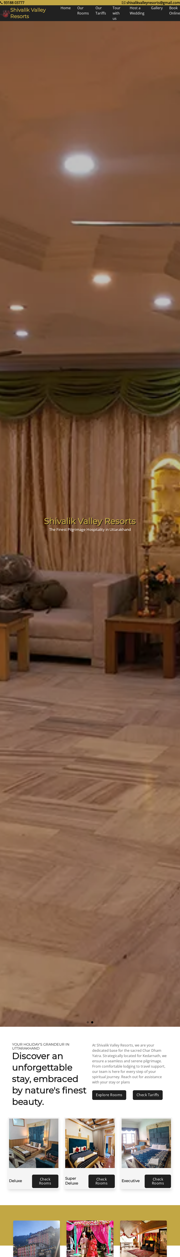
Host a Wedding (137, 10)
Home (66, 7)
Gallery (157, 7)
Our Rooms (83, 10)
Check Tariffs (148, 1094)
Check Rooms (45, 1181)
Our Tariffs (100, 10)
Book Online (174, 10)
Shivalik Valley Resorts (28, 13)
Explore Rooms (109, 1094)
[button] (88, 1022)
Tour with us (117, 13)
